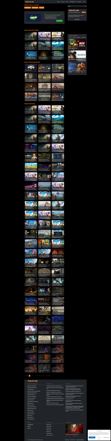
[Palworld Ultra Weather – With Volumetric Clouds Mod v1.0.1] (44, 186)
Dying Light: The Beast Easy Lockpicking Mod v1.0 (54, 385)
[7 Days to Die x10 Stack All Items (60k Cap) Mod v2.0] (58, 301)
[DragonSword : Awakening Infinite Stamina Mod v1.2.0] (31, 224)
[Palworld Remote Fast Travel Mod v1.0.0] (31, 253)
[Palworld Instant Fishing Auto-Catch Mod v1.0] (58, 224)
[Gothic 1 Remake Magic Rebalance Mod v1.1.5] (31, 320)
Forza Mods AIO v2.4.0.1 (69, 398)
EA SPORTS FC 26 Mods (31, 394)
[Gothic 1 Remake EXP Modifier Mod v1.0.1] (31, 368)
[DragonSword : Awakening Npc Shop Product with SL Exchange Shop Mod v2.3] (58, 186)
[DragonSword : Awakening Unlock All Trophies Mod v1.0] (31, 176)
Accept (92, 437)
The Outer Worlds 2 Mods (31, 398)
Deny (99, 437)
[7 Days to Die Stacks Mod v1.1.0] (31, 339)
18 (39, 375)
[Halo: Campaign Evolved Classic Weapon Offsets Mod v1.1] (31, 147)
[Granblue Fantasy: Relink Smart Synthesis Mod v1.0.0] (58, 253)
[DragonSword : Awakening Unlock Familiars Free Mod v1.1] (31, 55)
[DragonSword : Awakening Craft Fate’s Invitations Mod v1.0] (44, 176)
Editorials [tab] (78, 37)
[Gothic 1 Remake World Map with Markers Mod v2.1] (44, 339)
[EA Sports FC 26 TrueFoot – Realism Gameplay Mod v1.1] (58, 320)
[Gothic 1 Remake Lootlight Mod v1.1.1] (44, 368)
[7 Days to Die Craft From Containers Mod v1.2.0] (58, 339)
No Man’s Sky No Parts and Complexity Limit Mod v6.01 (55, 404)
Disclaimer (29, 428)
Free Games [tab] (83, 37)
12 (37, 375)
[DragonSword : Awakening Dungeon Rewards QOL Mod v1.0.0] (44, 214)
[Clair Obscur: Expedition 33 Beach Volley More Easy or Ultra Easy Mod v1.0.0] (44, 96)
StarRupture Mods (30, 410)
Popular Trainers (49, 426)
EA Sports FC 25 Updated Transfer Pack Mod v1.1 (54, 392)
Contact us (29, 426)
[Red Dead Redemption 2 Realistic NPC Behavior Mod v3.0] (44, 301)
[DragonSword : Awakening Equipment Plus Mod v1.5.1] (31, 157)
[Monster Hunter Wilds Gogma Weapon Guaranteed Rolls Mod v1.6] (31, 272)
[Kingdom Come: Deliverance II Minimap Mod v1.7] (44, 272)
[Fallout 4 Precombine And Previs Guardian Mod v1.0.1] (58, 214)
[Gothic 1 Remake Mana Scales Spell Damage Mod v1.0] (31, 301)
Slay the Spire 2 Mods (30, 413)
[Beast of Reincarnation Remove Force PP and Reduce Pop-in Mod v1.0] (44, 55)
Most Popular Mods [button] (35, 7)
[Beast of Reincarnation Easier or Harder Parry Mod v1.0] (44, 45)
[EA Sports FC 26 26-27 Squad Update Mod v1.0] (31, 195)
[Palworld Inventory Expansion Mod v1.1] (31, 205)
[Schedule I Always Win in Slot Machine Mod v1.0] (58, 262)
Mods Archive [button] (41, 7)
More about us (77, 19)
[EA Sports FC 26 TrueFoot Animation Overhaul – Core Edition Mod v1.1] (31, 186)
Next (49, 375)
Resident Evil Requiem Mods (31, 408)
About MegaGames (30, 424)
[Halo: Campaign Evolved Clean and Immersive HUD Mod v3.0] (44, 157)
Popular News (48, 431)
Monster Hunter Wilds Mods (31, 406)
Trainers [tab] (70, 37)
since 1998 (83, 12)
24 (41, 375)
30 (43, 375)
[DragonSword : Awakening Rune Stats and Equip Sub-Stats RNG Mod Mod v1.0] (58, 147)
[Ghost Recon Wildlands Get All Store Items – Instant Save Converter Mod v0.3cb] (58, 36)
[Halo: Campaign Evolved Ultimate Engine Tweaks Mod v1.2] (58, 205)
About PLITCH (59, 20)
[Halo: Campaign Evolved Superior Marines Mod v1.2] (58, 138)
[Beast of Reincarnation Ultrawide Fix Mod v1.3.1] (44, 138)
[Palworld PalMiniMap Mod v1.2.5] (58, 195)
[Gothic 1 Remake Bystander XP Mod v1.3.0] (58, 291)
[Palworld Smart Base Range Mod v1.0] (44, 195)
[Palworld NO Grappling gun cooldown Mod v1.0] (58, 243)
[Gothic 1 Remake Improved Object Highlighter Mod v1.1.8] (58, 329)
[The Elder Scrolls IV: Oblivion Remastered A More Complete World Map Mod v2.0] (44, 87)
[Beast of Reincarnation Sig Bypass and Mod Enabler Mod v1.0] (44, 147)
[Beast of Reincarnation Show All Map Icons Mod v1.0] (58, 55)
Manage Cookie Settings (80, 439)
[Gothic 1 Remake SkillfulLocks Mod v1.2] (44, 320)
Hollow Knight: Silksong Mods (32, 387)
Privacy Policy (67, 439)
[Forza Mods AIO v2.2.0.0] (58, 77)
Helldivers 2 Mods (30, 403)
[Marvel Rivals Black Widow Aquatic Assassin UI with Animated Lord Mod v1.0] (31, 329)
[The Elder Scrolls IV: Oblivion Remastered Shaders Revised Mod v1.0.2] (31, 96)
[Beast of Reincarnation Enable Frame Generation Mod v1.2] (31, 138)
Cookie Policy (98, 439)
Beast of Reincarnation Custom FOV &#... (73, 434)
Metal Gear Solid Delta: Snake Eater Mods (33, 391)
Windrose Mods (29, 415)
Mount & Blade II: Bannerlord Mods (32, 401)
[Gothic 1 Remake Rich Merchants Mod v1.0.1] (58, 358)
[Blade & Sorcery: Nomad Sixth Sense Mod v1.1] (44, 310)
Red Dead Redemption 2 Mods (32, 392)
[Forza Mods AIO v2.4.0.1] (58, 87)
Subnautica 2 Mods (30, 417)
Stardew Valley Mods (30, 399)
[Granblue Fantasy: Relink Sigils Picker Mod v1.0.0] (58, 157)
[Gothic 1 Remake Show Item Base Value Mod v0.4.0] (44, 358)
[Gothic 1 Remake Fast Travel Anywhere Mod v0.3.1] (58, 310)
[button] (109, 430)
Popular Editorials (49, 433)
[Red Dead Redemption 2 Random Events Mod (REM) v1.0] (31, 310)
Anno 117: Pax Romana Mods (31, 396)
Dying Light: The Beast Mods (31, 385)
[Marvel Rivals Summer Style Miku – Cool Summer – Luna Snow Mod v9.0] (58, 176)
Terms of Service (72, 439)
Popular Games (48, 424)
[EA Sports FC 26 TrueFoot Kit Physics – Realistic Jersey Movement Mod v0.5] (44, 291)
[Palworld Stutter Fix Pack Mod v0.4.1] (31, 214)
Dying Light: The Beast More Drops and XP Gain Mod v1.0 (55, 398)
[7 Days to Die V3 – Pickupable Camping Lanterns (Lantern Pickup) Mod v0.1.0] (44, 262)
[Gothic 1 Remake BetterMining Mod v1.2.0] (31, 358)
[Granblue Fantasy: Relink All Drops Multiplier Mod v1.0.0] (44, 205)
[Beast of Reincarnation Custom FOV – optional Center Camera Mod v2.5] (31, 36)
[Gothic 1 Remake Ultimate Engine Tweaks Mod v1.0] (58, 368)
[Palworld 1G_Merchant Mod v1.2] (44, 243)
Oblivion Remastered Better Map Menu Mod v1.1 (73, 391)
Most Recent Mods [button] (28, 7)
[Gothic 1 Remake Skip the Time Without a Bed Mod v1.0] (44, 329)
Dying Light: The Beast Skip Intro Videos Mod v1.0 (54, 396)
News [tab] (74, 37)
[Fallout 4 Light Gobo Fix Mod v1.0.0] (44, 224)
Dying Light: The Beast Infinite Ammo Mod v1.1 (53, 390)
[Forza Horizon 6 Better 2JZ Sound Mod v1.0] (58, 272)
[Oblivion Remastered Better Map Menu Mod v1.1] (44, 77)
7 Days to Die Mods (30, 389)
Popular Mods (48, 428)
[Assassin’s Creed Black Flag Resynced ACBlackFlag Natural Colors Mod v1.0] (31, 243)
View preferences (106, 437)
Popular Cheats (48, 429)
